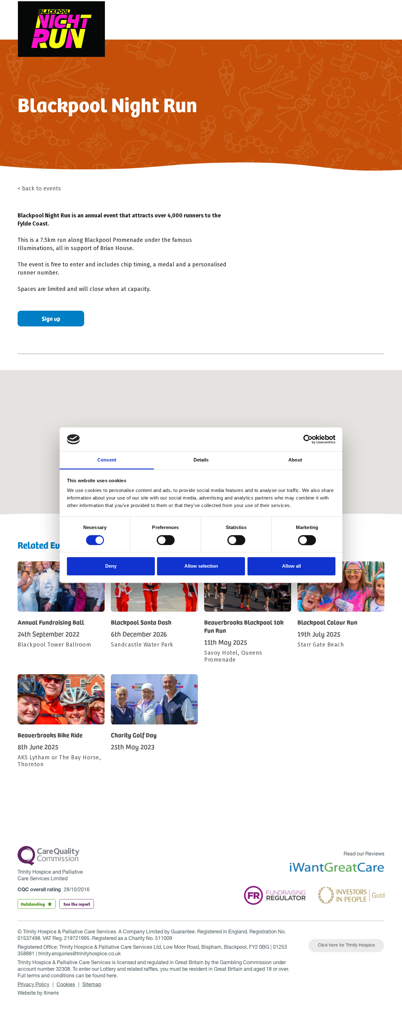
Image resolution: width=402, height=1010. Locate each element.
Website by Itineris (38, 993)
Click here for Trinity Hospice (346, 945)
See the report (76, 904)
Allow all (291, 566)
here (111, 976)
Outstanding (33, 904)
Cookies (66, 985)
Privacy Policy (33, 985)
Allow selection (201, 566)
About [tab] (295, 460)
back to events (41, 188)
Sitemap (91, 985)
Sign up (51, 318)
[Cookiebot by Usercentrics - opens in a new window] (307, 439)
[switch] (166, 540)
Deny (111, 566)
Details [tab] (201, 460)
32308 (63, 969)
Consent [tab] (106, 460)
